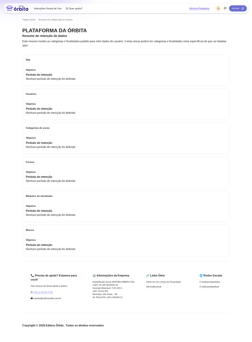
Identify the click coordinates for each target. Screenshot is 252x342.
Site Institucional (153, 287)
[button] (225, 8)
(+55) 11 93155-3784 (43, 292)
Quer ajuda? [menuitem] (75, 8)
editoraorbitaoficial (210, 287)
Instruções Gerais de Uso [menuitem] (48, 8)
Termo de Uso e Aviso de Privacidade (163, 282)
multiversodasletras (211, 282)
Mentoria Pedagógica (199, 8)
